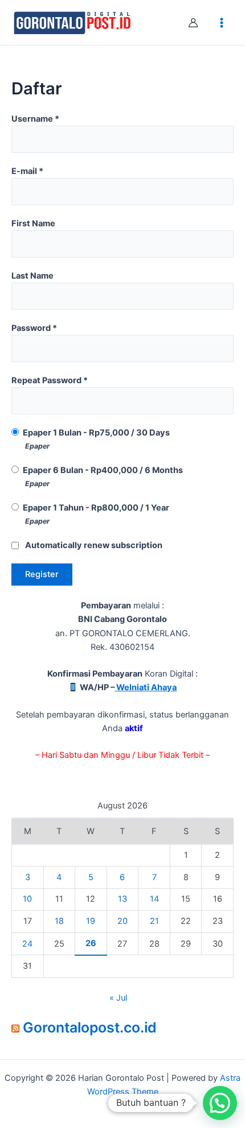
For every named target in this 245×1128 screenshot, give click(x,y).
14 (154, 899)
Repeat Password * (49, 380)
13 (122, 899)
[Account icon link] (193, 23)
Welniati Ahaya (146, 687)
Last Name (32, 276)
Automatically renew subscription (93, 545)
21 (154, 921)
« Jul (118, 998)
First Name (33, 223)
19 (90, 921)
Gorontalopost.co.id (90, 1027)
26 (90, 943)
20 (122, 921)
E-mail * (27, 171)
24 (27, 944)
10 (27, 899)
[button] (220, 1103)
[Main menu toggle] (222, 23)
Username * (35, 119)
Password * (34, 328)
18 (59, 921)
